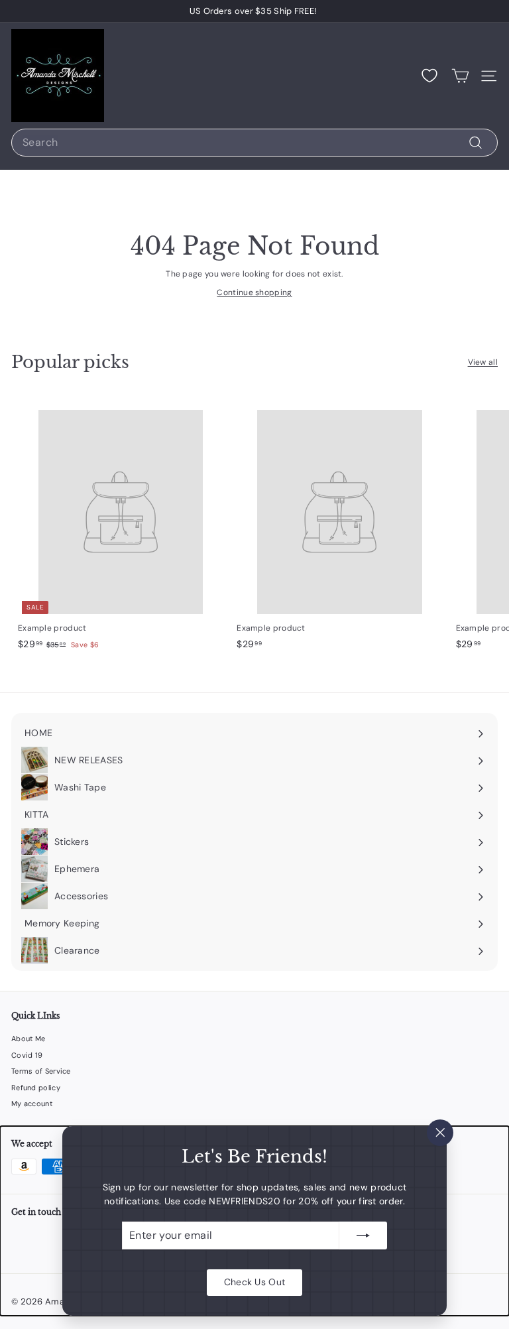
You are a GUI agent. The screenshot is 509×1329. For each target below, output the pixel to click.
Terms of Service (41, 1071)
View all (483, 362)
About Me (28, 1038)
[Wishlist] (429, 76)
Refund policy (35, 1087)
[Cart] (460, 75)
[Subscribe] (363, 1235)
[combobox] (254, 143)
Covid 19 (26, 1055)
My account (31, 1103)
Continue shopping (254, 292)
